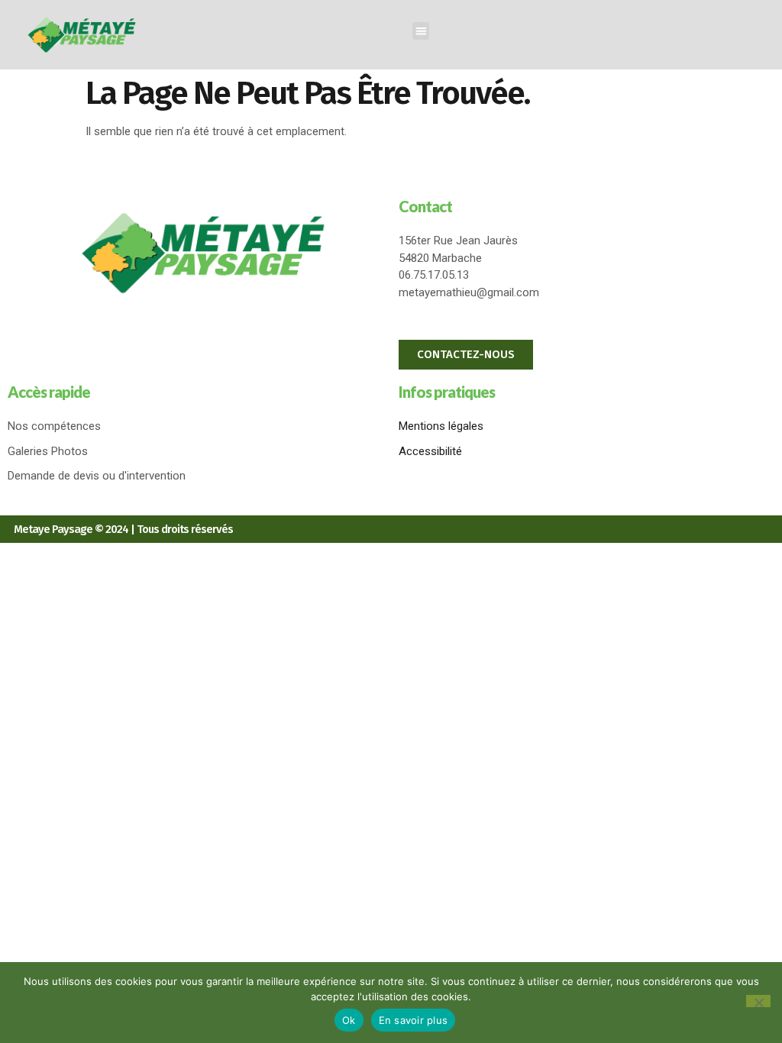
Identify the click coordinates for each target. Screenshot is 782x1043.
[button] (421, 31)
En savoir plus (413, 1020)
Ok (349, 1020)
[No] (758, 1001)
